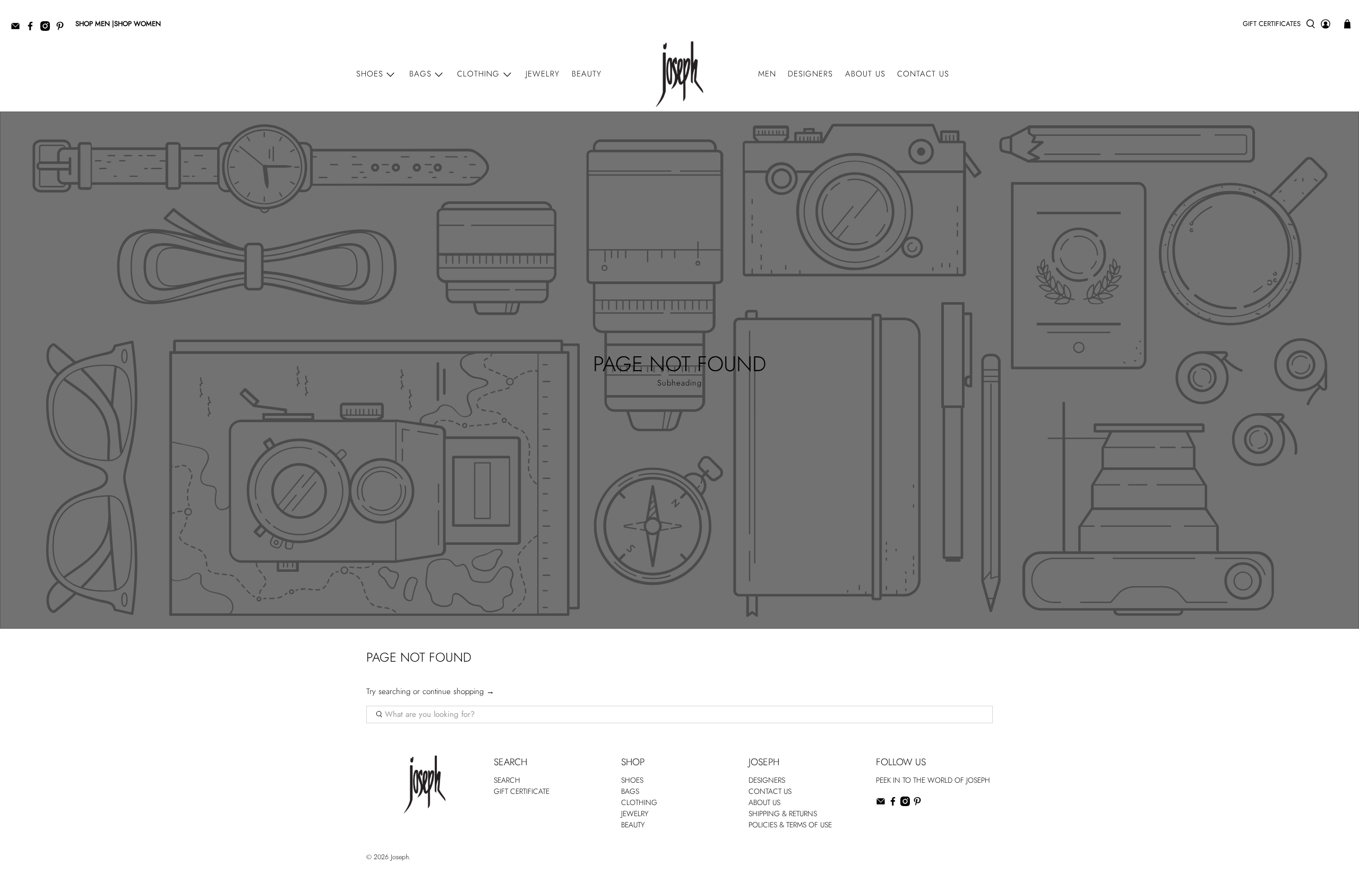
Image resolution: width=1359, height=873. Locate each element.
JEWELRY (635, 813)
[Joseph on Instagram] (47, 28)
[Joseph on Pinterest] (62, 28)
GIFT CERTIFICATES (1272, 24)
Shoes (369, 74)
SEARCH (507, 780)
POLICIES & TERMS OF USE (790, 824)
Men (767, 74)
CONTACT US (770, 791)
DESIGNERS (767, 780)
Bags (420, 74)
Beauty (586, 74)
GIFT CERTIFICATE (521, 791)
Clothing (478, 74)
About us (865, 74)
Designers (810, 74)
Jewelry (543, 74)
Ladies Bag (892, 825)
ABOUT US (764, 802)
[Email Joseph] (18, 28)
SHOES (632, 780)
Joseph (400, 857)
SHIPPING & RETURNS (783, 813)
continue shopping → (458, 691)
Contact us (923, 74)
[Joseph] (679, 74)
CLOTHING (639, 802)
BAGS (630, 791)
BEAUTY (633, 824)
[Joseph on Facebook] (32, 28)
